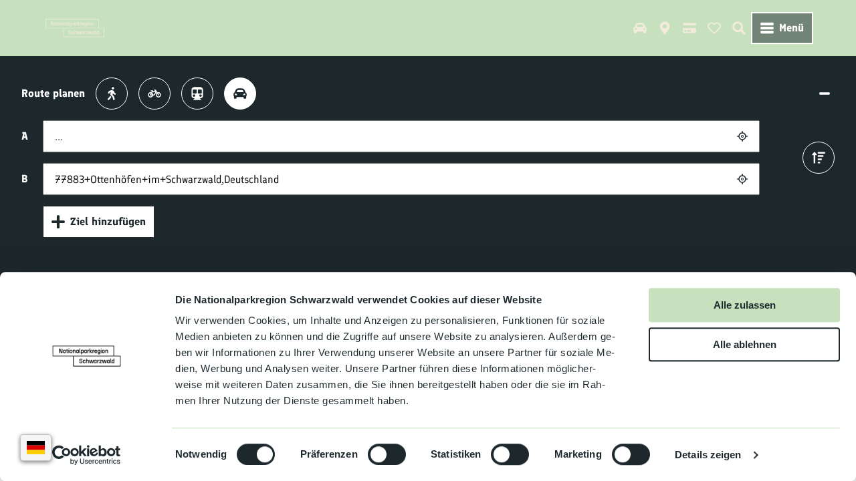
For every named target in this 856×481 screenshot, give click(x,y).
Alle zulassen (745, 305)
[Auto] (240, 93)
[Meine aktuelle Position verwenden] (742, 136)
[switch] (387, 454)
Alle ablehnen (744, 344)
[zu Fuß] (112, 93)
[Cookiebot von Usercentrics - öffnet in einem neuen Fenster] (86, 455)
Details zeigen (708, 454)
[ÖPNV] (197, 93)
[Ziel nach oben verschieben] (818, 158)
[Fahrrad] (154, 93)
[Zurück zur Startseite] (75, 28)
